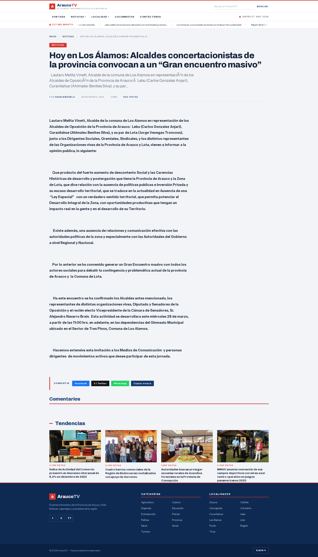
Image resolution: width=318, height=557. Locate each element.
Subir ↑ (261, 550)
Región (244, 525)
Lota (242, 519)
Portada (58, 16)
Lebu (242, 514)
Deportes (146, 508)
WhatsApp (120, 383)
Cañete (244, 502)
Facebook (81, 383)
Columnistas (124, 16)
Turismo (145, 531)
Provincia (177, 519)
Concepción (215, 508)
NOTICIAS (68, 36)
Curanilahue (216, 514)
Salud (144, 525)
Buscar (262, 6)
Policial (176, 514)
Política (145, 519)
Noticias (78, 16)
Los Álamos (215, 519)
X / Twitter (100, 383)
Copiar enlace (142, 383)
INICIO (52, 36)
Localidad (100, 16)
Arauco (213, 502)
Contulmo (245, 508)
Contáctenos (150, 16)
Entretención (148, 514)
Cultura (176, 502)
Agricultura (147, 502)
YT (69, 518)
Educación (177, 508)
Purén (212, 525)
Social (175, 525)
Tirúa (212, 531)
